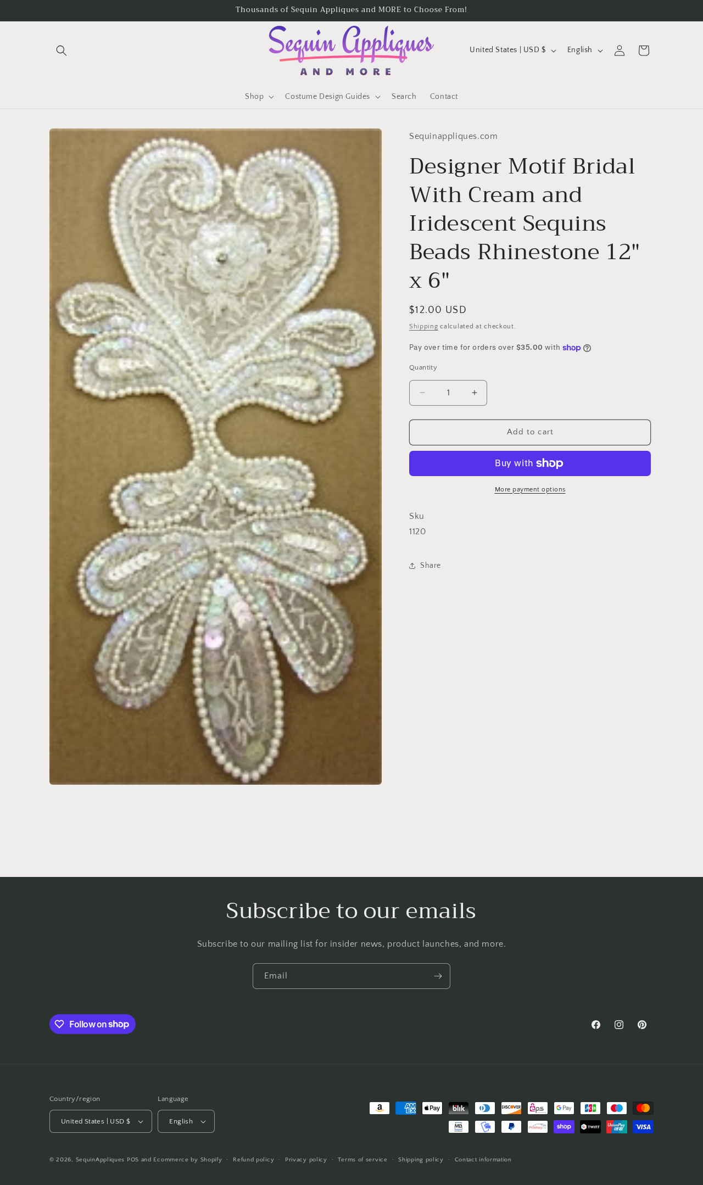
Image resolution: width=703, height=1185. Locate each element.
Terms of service (362, 1159)
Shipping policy (421, 1159)
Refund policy (253, 1159)
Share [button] (430, 565)
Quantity (423, 367)
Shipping (423, 326)
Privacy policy (306, 1159)
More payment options (530, 489)
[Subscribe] (438, 976)
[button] (61, 50)
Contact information (483, 1159)
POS (133, 1159)
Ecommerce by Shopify (187, 1159)
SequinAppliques (100, 1159)
